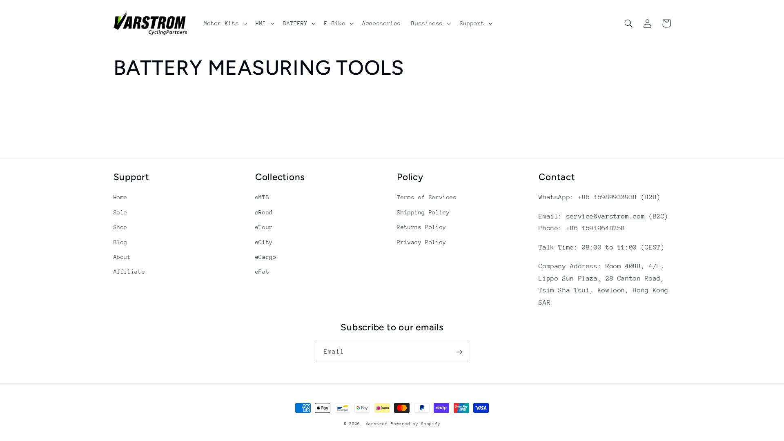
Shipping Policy (423, 212)
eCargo (265, 257)
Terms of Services (427, 197)
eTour (264, 227)
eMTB (262, 197)
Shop (121, 227)
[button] (224, 23)
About (122, 257)
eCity (264, 242)
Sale (121, 212)
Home (121, 197)
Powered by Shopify (415, 423)
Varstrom (377, 423)
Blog (121, 242)
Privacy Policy (421, 242)
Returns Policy (421, 227)
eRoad (264, 212)
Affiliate (129, 271)
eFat (262, 271)
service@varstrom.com (605, 216)
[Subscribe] (459, 352)
